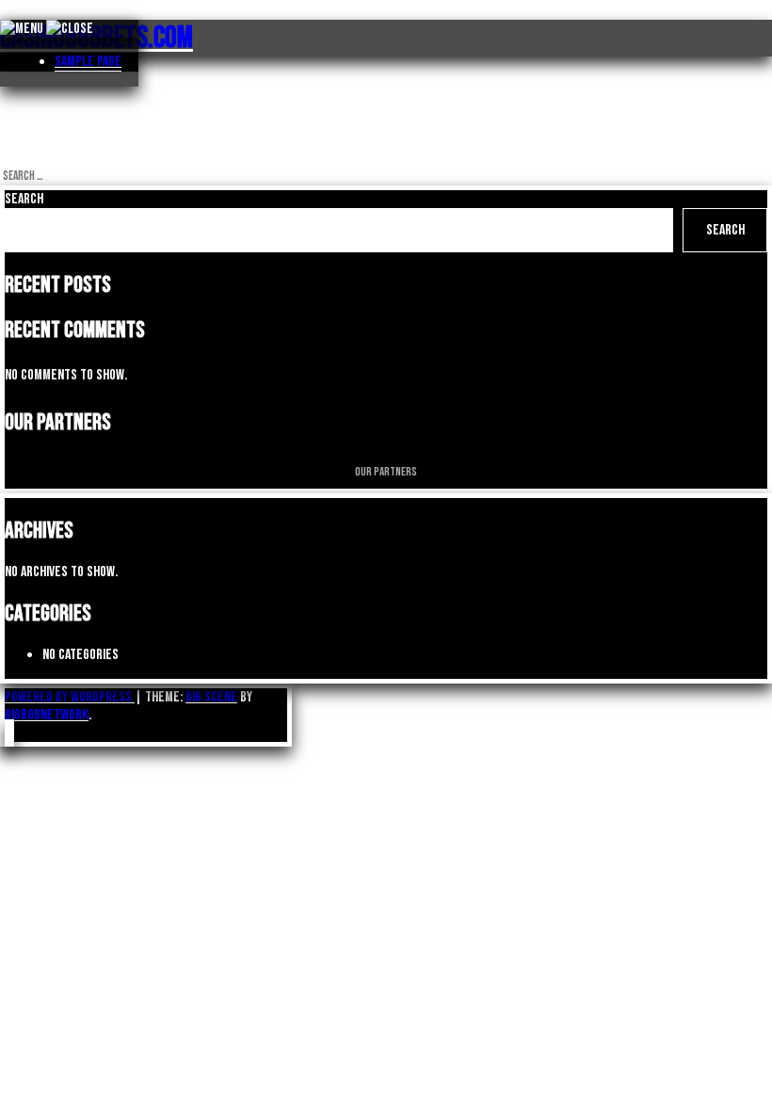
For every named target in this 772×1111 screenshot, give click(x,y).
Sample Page (88, 62)
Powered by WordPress (70, 697)
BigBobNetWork (46, 715)
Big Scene (211, 697)
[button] (9, 733)
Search (24, 199)
